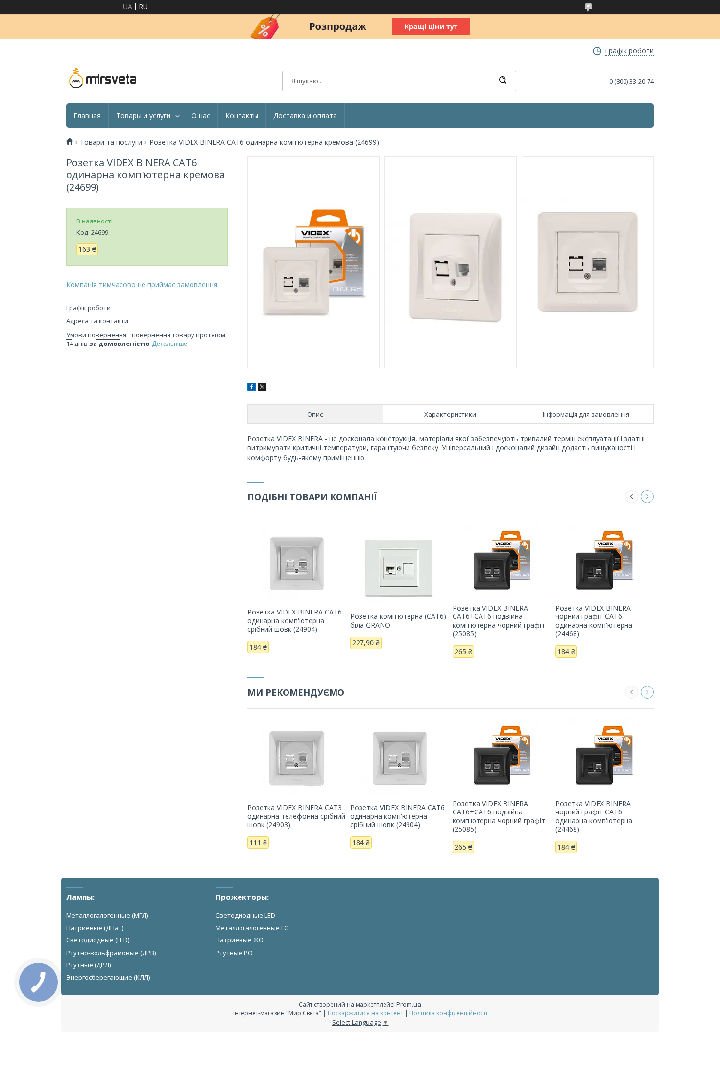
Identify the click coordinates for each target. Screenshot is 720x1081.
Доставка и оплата (305, 115)
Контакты (241, 115)
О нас (201, 115)
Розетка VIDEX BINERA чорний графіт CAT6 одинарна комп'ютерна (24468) (593, 621)
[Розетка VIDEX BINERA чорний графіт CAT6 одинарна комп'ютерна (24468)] (604, 559)
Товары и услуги (143, 115)
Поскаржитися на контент (365, 1013)
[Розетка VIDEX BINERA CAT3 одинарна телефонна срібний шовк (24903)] (296, 759)
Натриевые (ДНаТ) (94, 927)
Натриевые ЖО (240, 939)
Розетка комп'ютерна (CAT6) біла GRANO (398, 621)
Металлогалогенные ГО (252, 927)
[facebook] (251, 388)
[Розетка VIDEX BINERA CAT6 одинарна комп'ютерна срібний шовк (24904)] (296, 563)
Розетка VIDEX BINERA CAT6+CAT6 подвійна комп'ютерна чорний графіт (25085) (499, 621)
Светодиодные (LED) (97, 939)
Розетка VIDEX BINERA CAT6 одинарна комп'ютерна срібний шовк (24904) (294, 620)
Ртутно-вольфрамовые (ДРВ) (111, 952)
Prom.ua (408, 1004)
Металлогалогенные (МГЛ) (107, 915)
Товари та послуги (111, 142)
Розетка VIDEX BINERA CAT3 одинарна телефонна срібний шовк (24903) (296, 816)
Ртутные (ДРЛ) (88, 964)
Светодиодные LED (245, 915)
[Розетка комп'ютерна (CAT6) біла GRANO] (399, 568)
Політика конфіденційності (448, 1013)
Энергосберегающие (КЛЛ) (108, 977)
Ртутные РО (234, 952)
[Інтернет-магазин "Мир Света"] (103, 78)
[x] (262, 388)
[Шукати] (502, 81)
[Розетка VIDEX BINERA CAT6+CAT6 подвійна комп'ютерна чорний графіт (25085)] (502, 559)
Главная (87, 115)
